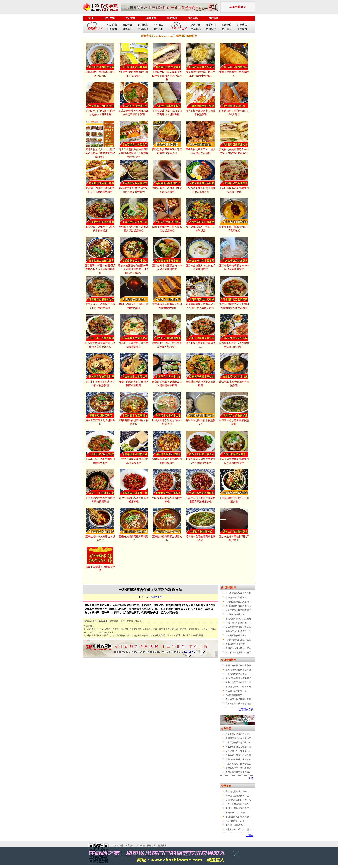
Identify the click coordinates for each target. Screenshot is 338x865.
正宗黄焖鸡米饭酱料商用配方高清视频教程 (100, 500)
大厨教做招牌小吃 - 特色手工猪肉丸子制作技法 (200, 74)
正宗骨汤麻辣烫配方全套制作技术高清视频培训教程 (234, 306)
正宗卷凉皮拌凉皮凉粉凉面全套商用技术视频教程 (167, 112)
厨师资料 (151, 18)
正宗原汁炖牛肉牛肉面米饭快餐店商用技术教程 (133, 112)
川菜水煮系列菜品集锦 (236, 674)
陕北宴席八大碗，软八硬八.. (239, 829)
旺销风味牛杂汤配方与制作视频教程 (167, 422)
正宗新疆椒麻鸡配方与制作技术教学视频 (234, 190)
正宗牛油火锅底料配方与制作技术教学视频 (167, 306)
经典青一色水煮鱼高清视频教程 (234, 422)
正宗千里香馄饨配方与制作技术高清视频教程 (234, 461)
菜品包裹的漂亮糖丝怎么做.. (239, 627)
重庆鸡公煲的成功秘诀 (236, 791)
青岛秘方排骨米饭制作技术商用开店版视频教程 (133, 190)
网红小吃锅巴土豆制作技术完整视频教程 (167, 229)
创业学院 (110, 18)
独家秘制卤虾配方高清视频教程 (167, 500)
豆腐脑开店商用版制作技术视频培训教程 (133, 345)
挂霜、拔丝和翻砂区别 (236, 623)
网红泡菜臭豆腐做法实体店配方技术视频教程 (167, 151)
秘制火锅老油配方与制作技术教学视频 (133, 306)
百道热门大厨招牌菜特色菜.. (239, 699)
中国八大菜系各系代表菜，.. (239, 808)
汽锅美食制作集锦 (234, 695)
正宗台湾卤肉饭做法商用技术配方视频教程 (200, 190)
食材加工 (158, 24)
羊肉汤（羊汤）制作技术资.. (239, 686)
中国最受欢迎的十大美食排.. (239, 817)
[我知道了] (237, 855)
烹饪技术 (112, 29)
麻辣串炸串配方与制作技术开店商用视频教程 (234, 345)
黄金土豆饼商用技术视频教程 (234, 74)
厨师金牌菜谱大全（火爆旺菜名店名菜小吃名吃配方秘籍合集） (100, 153)
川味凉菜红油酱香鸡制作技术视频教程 (100, 74)
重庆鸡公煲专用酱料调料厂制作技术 (234, 538)
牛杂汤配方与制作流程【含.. (239, 631)
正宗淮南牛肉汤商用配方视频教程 (133, 422)
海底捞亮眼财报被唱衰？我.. (239, 747)
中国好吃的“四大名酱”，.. (237, 812)
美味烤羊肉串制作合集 (236, 691)
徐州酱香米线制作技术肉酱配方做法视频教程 (133, 229)
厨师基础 (127, 29)
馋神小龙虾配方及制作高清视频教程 (133, 500)
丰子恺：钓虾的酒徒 (235, 825)
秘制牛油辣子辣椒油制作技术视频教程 (234, 229)
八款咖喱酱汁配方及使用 (237, 602)
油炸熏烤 (242, 24)
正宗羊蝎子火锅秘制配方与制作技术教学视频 (100, 306)
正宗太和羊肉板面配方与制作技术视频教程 (100, 383)
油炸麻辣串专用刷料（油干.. (239, 652)
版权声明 (118, 845)
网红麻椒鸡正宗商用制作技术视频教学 (234, 112)
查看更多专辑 (246, 709)
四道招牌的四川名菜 (235, 821)
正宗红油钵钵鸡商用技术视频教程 (100, 538)
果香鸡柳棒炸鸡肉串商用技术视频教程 (200, 112)
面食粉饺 (211, 29)
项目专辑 (193, 18)
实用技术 (242, 29)
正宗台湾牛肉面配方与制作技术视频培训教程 (167, 267)
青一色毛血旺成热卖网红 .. (238, 795)
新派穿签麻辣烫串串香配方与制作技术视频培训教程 (200, 306)
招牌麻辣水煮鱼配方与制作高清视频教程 (167, 461)
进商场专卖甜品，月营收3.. (238, 759)
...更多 (249, 778)
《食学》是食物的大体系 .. (238, 804)
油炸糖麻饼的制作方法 (236, 597)
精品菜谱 (112, 24)
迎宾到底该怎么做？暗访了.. (239, 738)
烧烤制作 (196, 24)
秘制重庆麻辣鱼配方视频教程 (100, 422)
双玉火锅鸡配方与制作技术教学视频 (200, 229)
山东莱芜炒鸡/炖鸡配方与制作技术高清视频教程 (100, 345)
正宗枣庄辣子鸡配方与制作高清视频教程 (100, 461)
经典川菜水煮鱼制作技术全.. (239, 669)
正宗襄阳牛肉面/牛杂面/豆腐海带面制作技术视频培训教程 (100, 269)
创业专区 (179, 26)
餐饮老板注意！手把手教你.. (239, 768)
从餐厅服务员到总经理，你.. (239, 742)
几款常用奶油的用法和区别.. (239, 640)
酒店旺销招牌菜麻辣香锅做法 (200, 345)
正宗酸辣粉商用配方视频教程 (167, 538)
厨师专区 (95, 26)
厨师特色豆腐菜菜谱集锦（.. (239, 678)
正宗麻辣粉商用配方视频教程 (133, 538)
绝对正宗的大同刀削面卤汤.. (239, 610)
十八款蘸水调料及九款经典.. (239, 618)
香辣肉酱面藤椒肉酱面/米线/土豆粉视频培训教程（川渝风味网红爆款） (133, 269)
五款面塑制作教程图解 (236, 635)
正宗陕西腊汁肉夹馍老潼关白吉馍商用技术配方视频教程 (167, 76)
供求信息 (213, 18)
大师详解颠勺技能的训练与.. (239, 606)
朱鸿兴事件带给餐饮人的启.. (239, 772)
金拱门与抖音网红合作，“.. (238, 800)
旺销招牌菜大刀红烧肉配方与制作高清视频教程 (200, 461)
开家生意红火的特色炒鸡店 (238, 703)
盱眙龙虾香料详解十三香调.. (239, 593)
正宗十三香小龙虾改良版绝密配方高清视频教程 (200, 500)
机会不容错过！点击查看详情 (100, 568)
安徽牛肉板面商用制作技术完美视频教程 (133, 383)
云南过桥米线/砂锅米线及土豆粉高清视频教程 (167, 383)
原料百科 (158, 29)
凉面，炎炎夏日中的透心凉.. (239, 665)
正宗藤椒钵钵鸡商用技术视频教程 (234, 500)
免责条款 (129, 845)
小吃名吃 (196, 29)
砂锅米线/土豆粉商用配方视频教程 (234, 383)
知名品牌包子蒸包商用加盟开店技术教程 (167, 190)
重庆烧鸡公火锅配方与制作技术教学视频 (100, 229)
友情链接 (140, 845)
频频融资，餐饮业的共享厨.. (239, 755)
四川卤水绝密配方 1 (235, 614)
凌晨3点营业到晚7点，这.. (238, 734)
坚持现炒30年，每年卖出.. (238, 751)
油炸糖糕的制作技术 (235, 644)
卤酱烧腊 (226, 24)
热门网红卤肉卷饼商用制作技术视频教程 (133, 74)
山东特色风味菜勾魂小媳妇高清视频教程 (133, 461)
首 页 (91, 18)
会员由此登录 (237, 6)
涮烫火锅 (211, 24)
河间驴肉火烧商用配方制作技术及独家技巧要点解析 (234, 151)
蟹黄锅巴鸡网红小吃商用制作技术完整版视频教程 (100, 190)
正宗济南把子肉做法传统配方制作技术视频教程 (100, 112)
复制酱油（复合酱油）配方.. (239, 648)
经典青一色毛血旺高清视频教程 (200, 538)
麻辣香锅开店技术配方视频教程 (200, 383)
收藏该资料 (156, 597)
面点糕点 (226, 29)
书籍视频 (143, 29)
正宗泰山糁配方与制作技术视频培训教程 (200, 267)
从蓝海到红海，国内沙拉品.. (239, 763)
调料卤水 (143, 24)
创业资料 (172, 18)
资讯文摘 (130, 18)
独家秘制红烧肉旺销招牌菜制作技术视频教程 (167, 345)
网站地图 (151, 845)
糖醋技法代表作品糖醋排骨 (238, 682)
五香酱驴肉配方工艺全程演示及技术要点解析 (200, 151)
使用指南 (162, 845)
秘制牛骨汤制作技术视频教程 (200, 422)
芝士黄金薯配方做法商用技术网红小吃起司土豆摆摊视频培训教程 (133, 153)
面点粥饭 (127, 24)
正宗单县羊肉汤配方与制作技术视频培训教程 (234, 267)
